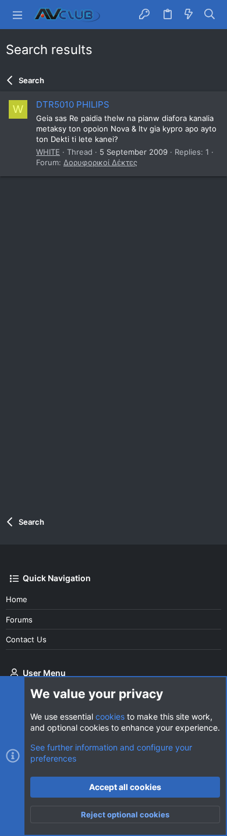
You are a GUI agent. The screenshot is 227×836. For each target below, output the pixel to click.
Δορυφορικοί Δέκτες (100, 162)
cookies (110, 716)
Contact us (26, 639)
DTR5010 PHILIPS (72, 104)
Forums (19, 619)
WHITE (48, 151)
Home (16, 599)
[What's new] (188, 14)
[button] (17, 14)
